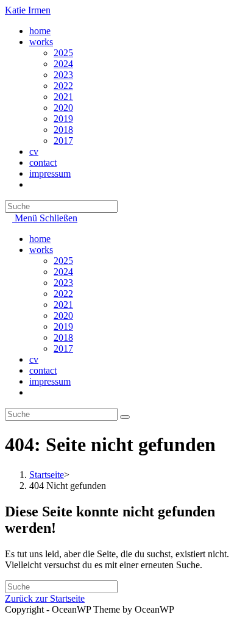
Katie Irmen (28, 10)
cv (33, 359)
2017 (63, 348)
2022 (63, 293)
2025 (63, 260)
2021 (63, 304)
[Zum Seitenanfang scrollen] (8, 620)
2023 (63, 282)
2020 (63, 315)
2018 (63, 337)
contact (43, 370)
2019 (63, 326)
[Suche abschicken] (125, 417)
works (41, 249)
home (40, 239)
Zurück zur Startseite (45, 598)
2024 (63, 271)
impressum (50, 381)
